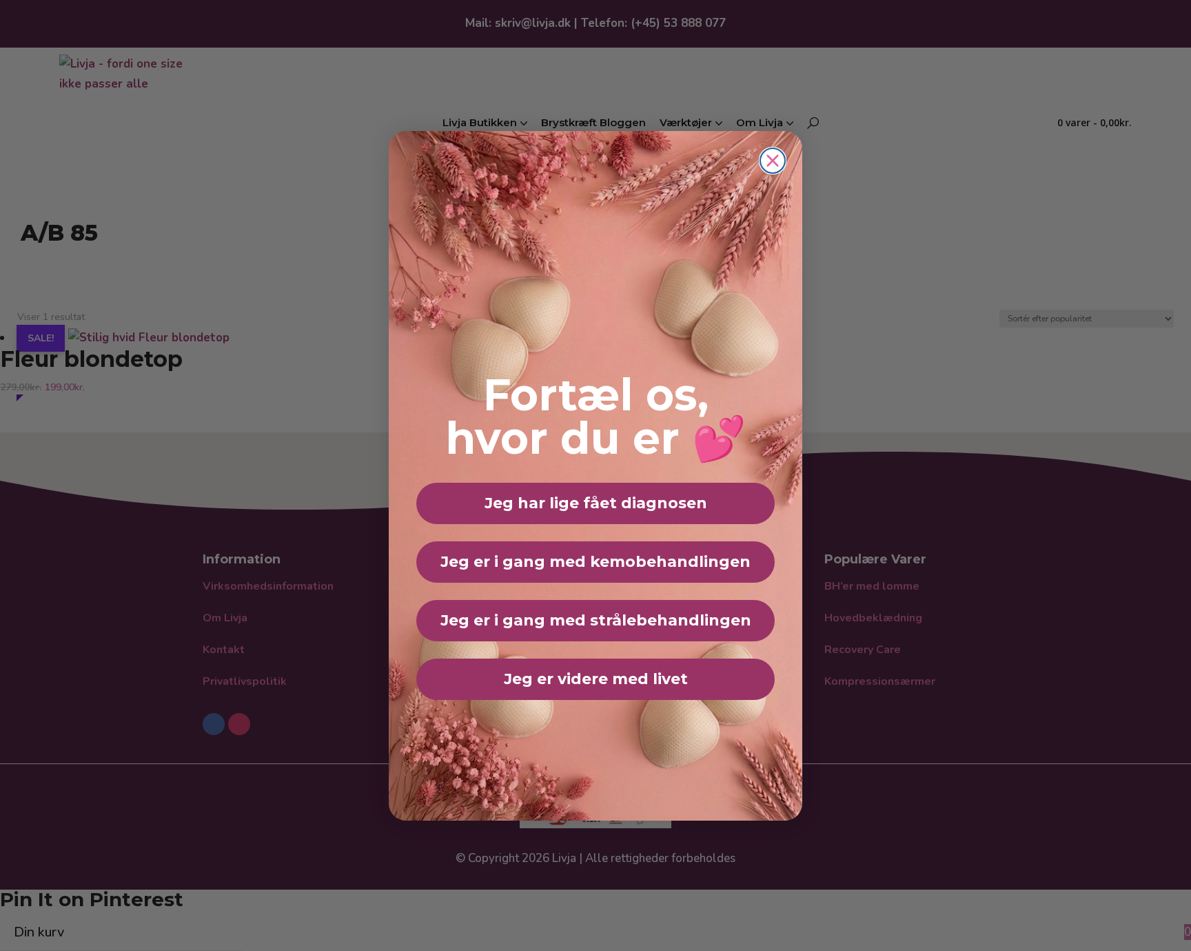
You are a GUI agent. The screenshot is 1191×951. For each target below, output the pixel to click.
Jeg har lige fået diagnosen (596, 503)
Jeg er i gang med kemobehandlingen (595, 561)
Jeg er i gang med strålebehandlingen (595, 620)
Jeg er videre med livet (596, 679)
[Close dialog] (772, 160)
